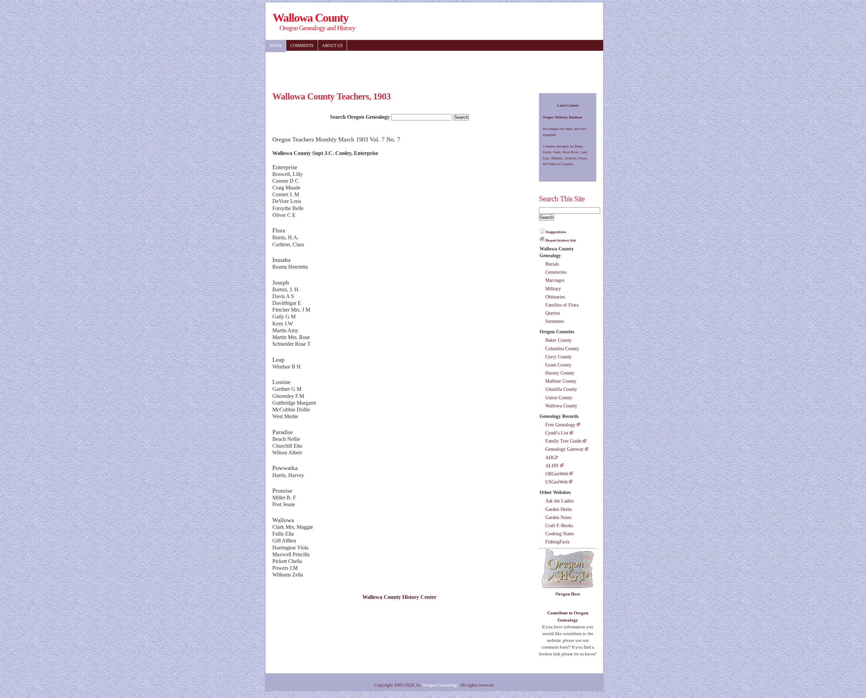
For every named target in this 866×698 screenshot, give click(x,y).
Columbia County (562, 348)
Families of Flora (561, 305)
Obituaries (555, 296)
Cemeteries (555, 272)
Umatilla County (561, 389)
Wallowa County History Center (399, 597)
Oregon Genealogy (440, 685)
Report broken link (561, 240)
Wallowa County (561, 405)
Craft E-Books (559, 525)
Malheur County (560, 381)
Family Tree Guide (563, 441)
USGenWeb (556, 482)
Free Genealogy (560, 424)
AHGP (551, 457)
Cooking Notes (559, 533)
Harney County (559, 373)
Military (553, 288)
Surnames (554, 321)
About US (332, 46)
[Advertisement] (470, 67)
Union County (558, 397)
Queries (552, 313)
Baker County (558, 340)
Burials (552, 264)
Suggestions (556, 232)
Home (276, 46)
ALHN (552, 465)
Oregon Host (567, 593)
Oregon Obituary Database (562, 117)
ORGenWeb (556, 473)
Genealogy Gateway (564, 449)
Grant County (558, 364)
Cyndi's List (556, 432)
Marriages (554, 280)
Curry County (558, 356)
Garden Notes (558, 517)
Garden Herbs (558, 509)
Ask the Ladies (559, 500)
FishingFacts (557, 541)
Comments (302, 46)
